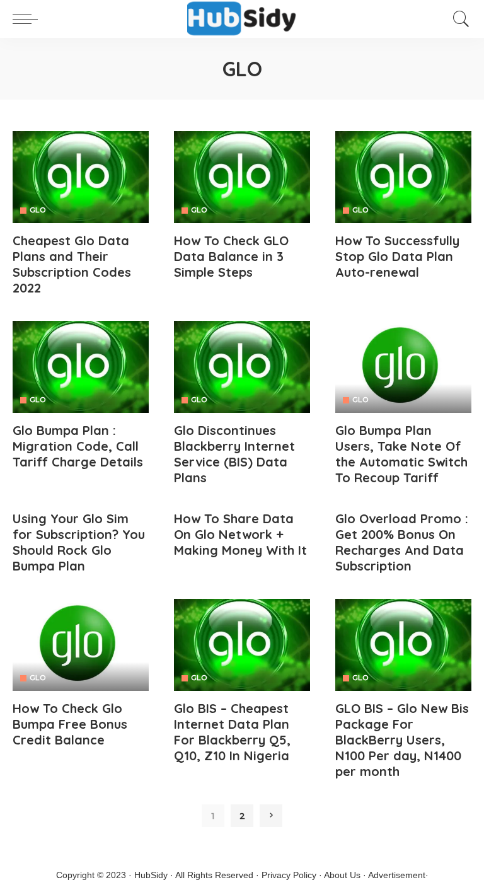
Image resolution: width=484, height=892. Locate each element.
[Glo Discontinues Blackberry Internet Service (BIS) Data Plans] (242, 367)
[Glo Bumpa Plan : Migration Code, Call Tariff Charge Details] (81, 367)
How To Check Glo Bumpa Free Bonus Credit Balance (70, 724)
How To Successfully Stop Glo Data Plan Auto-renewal (397, 256)
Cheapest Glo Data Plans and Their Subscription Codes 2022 (72, 264)
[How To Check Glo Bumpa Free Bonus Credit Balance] (81, 645)
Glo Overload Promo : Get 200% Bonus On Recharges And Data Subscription (401, 542)
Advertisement (396, 875)
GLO (37, 210)
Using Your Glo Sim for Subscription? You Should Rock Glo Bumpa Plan (79, 542)
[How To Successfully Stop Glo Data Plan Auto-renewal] (403, 177)
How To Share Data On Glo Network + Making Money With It (240, 534)
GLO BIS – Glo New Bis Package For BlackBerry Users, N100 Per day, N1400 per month (402, 739)
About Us (342, 875)
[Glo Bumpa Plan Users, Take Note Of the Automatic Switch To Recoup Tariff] (403, 367)
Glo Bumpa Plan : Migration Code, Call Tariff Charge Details (78, 446)
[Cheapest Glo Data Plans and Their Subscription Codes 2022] (81, 177)
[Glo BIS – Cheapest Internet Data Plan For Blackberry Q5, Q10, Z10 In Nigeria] (242, 645)
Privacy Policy (289, 875)
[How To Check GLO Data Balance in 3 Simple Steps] (242, 177)
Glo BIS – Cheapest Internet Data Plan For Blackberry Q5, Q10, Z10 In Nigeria (232, 731)
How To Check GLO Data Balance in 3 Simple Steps (231, 256)
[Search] (458, 19)
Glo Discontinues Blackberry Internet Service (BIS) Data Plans (234, 453)
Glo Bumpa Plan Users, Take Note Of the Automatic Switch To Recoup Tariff (401, 453)
